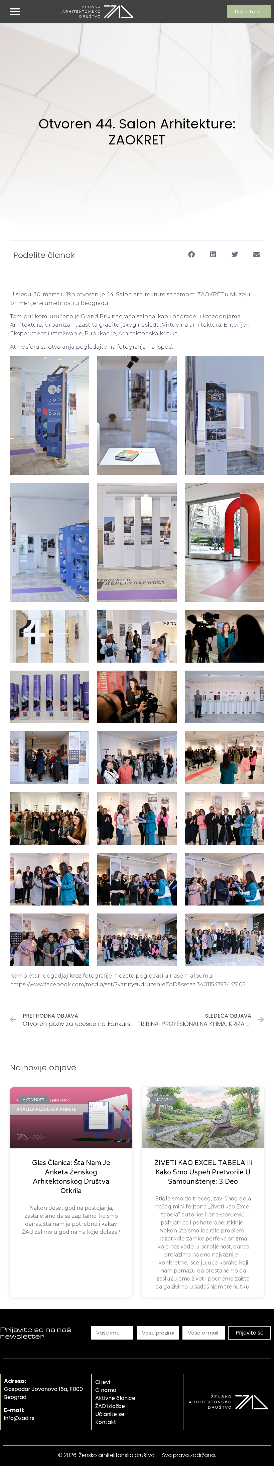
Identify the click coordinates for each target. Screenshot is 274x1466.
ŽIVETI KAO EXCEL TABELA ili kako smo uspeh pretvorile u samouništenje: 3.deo (203, 1172)
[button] (15, 11)
